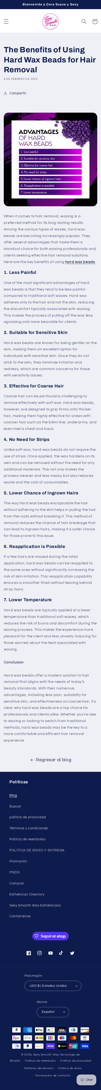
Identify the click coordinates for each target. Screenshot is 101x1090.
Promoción (18, 861)
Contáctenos (20, 916)
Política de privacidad (75, 1060)
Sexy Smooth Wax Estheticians (35, 905)
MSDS (14, 872)
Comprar (16, 883)
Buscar (15, 806)
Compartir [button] (18, 93)
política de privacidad (27, 817)
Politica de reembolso (27, 839)
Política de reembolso (40, 1060)
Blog (13, 795)
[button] (6, 21)
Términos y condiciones (28, 828)
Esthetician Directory (26, 894)
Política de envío (70, 1068)
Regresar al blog (53, 760)
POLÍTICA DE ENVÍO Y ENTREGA (37, 850)
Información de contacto (53, 1075)
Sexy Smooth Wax (46, 1054)
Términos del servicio (39, 1068)
